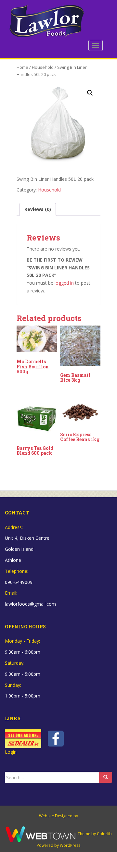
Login (11, 752)
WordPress (70, 845)
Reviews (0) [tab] (37, 209)
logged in (64, 283)
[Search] (105, 777)
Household (43, 67)
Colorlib (104, 833)
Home (22, 67)
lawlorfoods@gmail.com (30, 604)
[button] (90, 93)
